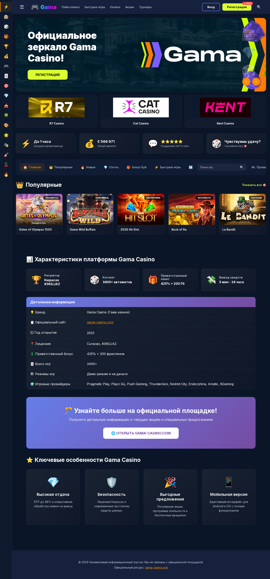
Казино (115, 7)
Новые (88, 167)
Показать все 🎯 (254, 185)
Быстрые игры (95, 7)
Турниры (145, 7)
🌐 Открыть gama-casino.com (141, 433)
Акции (129, 7)
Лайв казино (70, 7)
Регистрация (239, 6)
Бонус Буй (136, 167)
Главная (32, 167)
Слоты (111, 167)
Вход (211, 7)
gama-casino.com (100, 322)
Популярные (61, 167)
